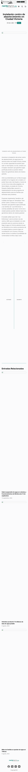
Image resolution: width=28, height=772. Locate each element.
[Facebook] (9, 766)
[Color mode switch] (19, 6)
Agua (19, 23)
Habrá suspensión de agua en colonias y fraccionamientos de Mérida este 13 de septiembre (14, 494)
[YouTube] (19, 766)
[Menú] (25, 6)
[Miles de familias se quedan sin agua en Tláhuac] (14, 688)
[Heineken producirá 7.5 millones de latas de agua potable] (14, 560)
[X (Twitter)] (12, 766)
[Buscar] (22, 6)
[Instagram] (16, 766)
